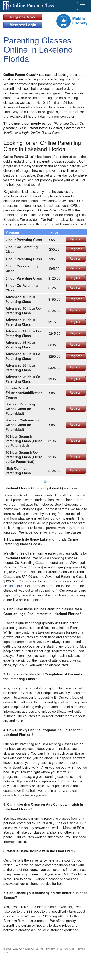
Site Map (69, 948)
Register (76, 239)
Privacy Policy (54, 948)
